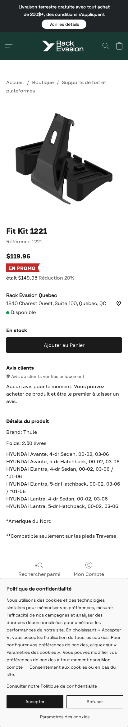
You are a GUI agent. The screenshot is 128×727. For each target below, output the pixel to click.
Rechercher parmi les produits (39, 578)
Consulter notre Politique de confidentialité (52, 686)
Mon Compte (89, 574)
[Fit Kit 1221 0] (64, 159)
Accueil (15, 82)
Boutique (43, 82)
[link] (65, 714)
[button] (64, 24)
